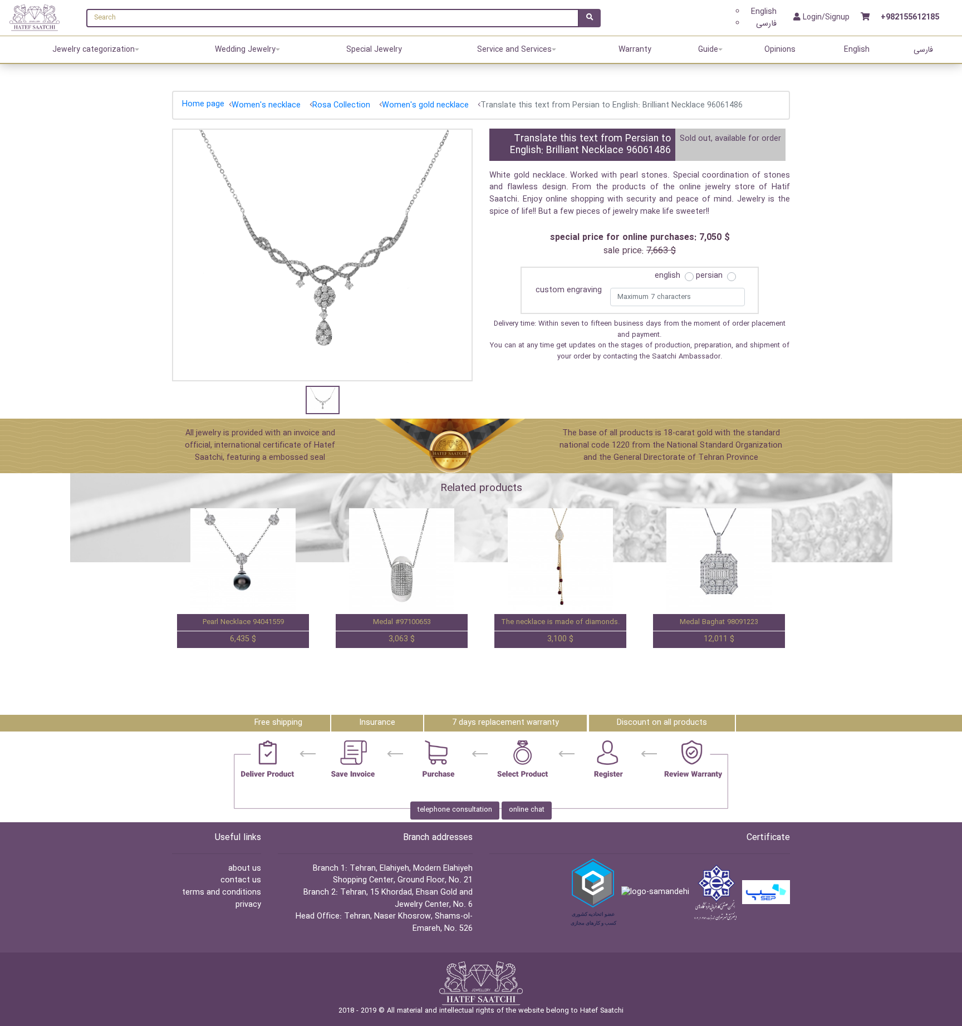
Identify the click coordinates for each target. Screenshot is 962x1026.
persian (709, 276)
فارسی (766, 23)
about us (244, 868)
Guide (708, 49)
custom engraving (569, 290)
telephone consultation (455, 810)
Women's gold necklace (425, 105)
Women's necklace (266, 105)
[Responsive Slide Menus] (34, 17)
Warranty (635, 49)
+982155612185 (910, 18)
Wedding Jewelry (245, 49)
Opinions (780, 49)
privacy (248, 905)
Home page (203, 104)
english (667, 276)
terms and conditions (221, 892)
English (764, 12)
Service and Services (514, 49)
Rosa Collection (341, 105)
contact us (240, 880)
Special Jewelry (374, 49)
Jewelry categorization (93, 49)
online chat (526, 810)
